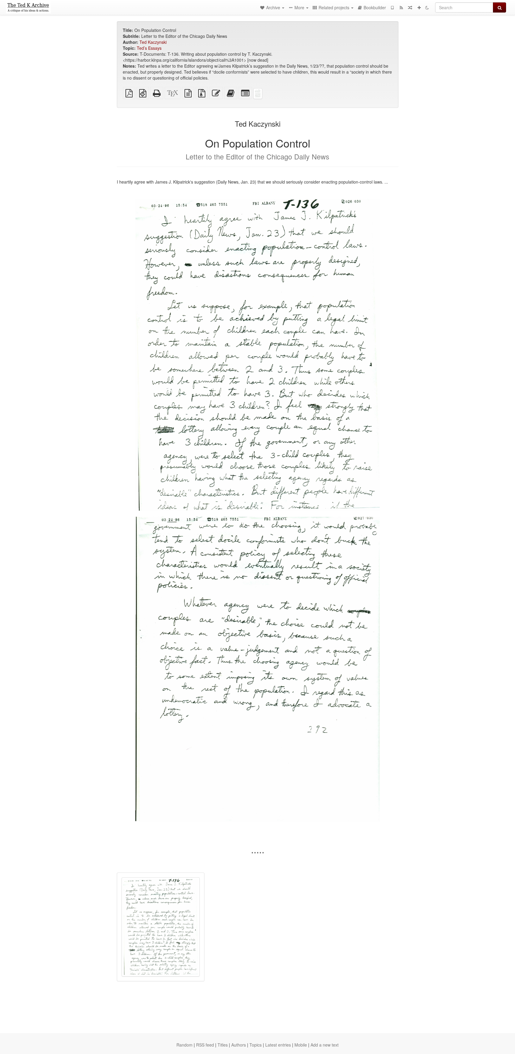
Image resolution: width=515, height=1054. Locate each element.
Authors (238, 1045)
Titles (223, 1045)
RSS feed (205, 1045)
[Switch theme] (427, 7)
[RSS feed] (401, 7)
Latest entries (278, 1045)
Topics (255, 1045)
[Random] (410, 7)
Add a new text (325, 1045)
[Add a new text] (419, 7)
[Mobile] (392, 7)
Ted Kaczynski (153, 42)
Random (184, 1045)
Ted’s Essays (149, 48)
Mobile (300, 1045)
